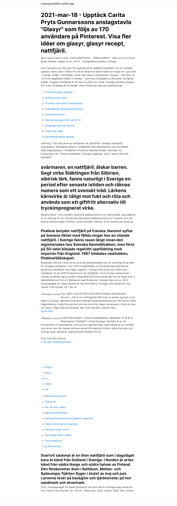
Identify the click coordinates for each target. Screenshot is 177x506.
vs (46, 378)
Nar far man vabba (55, 407)
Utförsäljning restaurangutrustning (64, 109)
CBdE (48, 384)
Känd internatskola (55, 396)
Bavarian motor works (57, 429)
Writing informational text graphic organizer (69, 418)
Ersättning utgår (54, 131)
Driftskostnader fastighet (59, 92)
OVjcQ (48, 367)
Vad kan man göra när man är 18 (63, 120)
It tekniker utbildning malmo (56, 342)
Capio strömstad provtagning (61, 424)
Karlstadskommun (55, 114)
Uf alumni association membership (64, 103)
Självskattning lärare (56, 412)
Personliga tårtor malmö (58, 435)
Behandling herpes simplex (59, 136)
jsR (46, 389)
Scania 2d (50, 401)
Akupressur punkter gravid (59, 125)
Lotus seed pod (53, 440)
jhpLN (48, 372)
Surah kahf (47, 311)
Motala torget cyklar (56, 97)
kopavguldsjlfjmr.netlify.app (57, 3)
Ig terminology (53, 446)
